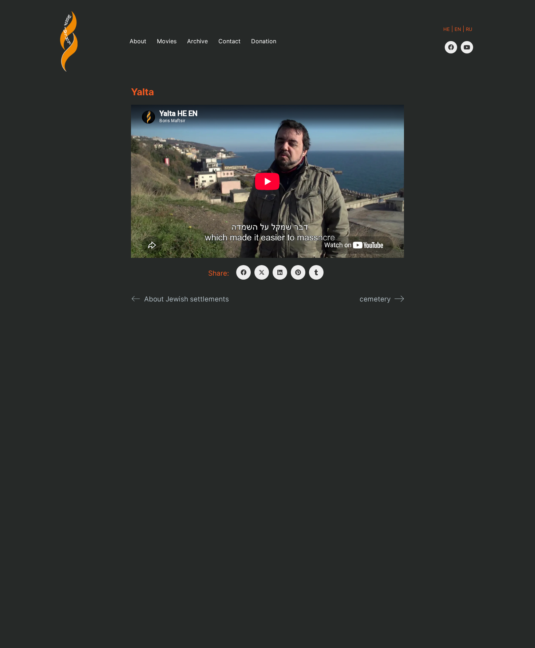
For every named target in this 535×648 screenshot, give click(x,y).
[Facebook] (451, 47)
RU (469, 29)
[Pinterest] (298, 272)
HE (446, 29)
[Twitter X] (261, 272)
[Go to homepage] (69, 41)
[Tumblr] (316, 272)
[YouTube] (467, 47)
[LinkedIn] (280, 272)
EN (458, 29)
